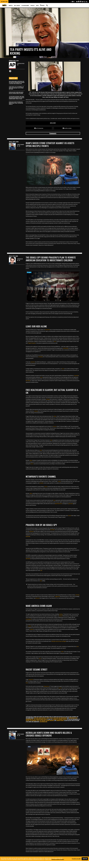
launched (76, 375)
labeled (61, 615)
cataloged (63, 641)
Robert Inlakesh (20, 144)
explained (28, 536)
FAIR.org (27, 720)
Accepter (85, 859)
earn (55, 341)
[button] (72, 1)
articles (65, 719)
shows (45, 486)
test (41, 377)
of (57, 719)
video (55, 416)
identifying (65, 348)
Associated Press (20, 63)
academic (60, 719)
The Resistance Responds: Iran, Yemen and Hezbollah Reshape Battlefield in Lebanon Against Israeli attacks (16, 97)
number (55, 719)
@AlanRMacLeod (43, 721)
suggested (57, 596)
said (41, 570)
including (40, 356)
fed (51, 440)
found (60, 688)
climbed (31, 629)
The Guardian (33, 720)
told (41, 450)
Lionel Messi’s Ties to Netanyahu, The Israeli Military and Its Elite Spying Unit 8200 (16, 88)
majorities (30, 679)
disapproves (46, 686)
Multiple (53, 641)
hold (27, 682)
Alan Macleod (20, 258)
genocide (71, 503)
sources (57, 641)
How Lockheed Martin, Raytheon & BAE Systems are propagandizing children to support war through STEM (16, 82)
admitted (31, 531)
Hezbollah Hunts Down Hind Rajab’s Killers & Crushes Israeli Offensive (16, 93)
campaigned (28, 619)
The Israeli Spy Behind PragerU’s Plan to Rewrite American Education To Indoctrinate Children (51, 259)
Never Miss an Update (67, 128)
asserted (37, 598)
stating (47, 399)
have (60, 641)
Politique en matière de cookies (58, 859)
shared (69, 515)
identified (28, 558)
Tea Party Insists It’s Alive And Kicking (30, 51)
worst (32, 463)
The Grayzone (42, 720)
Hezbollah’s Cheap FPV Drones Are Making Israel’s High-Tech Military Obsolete (16, 103)
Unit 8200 (52, 529)
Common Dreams (60, 720)
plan (40, 658)
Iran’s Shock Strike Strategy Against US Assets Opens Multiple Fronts (50, 144)
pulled (29, 626)
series (59, 481)
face (54, 500)
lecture (54, 426)
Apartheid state (58, 503)
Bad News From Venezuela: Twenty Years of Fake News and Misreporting (50, 718)
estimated (47, 329)
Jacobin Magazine (50, 720)
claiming (77, 594)
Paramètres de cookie (76, 859)
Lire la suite (53, 123)
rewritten (33, 362)
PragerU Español (32, 343)
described (28, 380)
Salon (37, 720)
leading (60, 614)
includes (41, 483)
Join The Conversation (39, 128)
